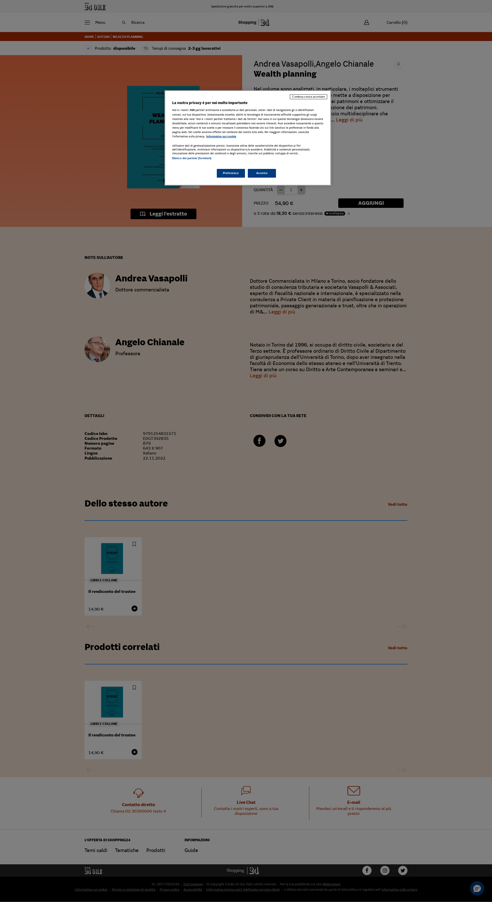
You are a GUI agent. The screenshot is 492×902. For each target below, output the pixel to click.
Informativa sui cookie (221, 136)
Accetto (262, 173)
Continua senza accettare (308, 96)
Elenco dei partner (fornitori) (191, 158)
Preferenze (231, 173)
